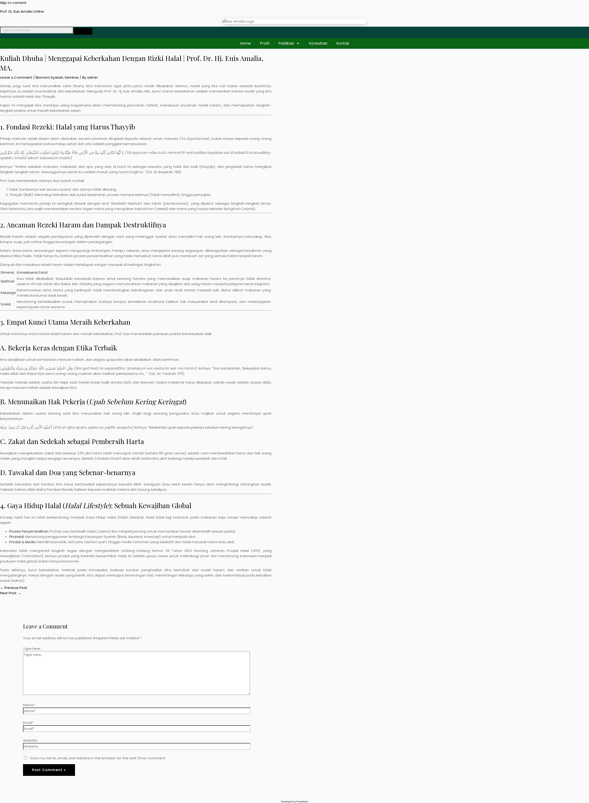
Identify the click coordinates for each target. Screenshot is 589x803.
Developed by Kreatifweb (294, 801)
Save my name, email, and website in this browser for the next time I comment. (98, 758)
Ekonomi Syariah (49, 77)
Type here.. (32, 648)
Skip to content (13, 2)
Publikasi (286, 43)
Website (30, 740)
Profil (264, 43)
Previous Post (13, 587)
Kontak (342, 43)
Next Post (10, 593)
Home (245, 43)
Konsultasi (318, 43)
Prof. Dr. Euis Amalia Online (22, 11)
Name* (29, 705)
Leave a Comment (16, 77)
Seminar (72, 77)
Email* (28, 722)
